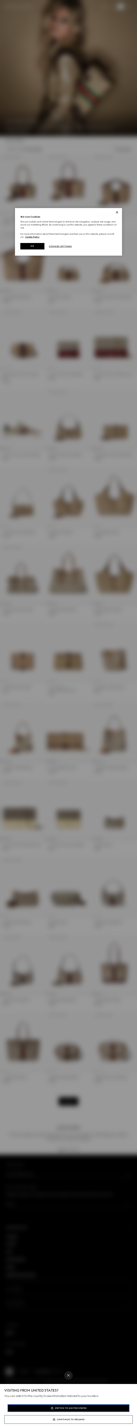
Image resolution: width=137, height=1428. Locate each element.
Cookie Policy (32, 237)
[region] (68, 232)
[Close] (68, 1375)
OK (32, 246)
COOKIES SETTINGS (60, 246)
